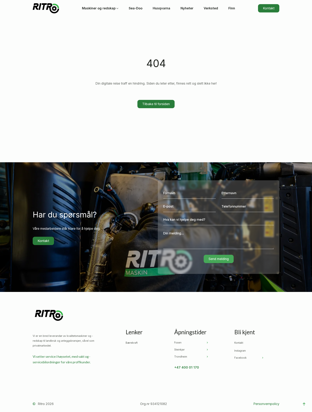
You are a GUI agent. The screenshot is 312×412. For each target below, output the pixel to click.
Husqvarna (161, 8)
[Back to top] (304, 404)
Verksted (211, 8)
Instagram (240, 350)
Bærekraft (132, 342)
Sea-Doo (135, 8)
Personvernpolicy (266, 404)
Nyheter (187, 8)
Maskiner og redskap (99, 8)
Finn (231, 8)
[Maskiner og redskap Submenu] (117, 8)
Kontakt (238, 342)
